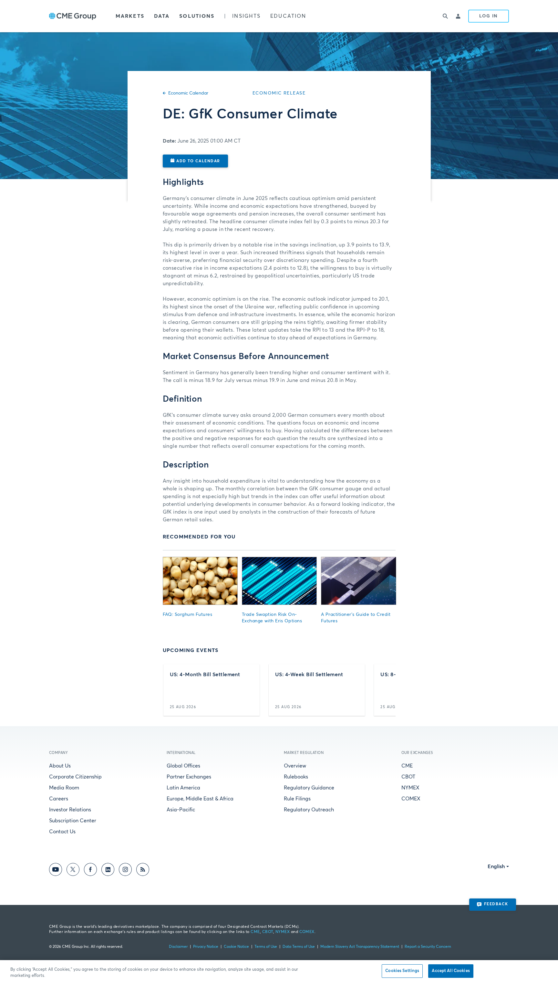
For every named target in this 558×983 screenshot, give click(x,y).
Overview (295, 765)
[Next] (385, 690)
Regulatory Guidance (309, 787)
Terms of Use (265, 947)
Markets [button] (130, 16)
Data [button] (162, 16)
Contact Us (62, 831)
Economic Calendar (188, 93)
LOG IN (488, 16)
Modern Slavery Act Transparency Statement (359, 947)
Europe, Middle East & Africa (200, 798)
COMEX (410, 798)
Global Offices (183, 765)
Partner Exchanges (189, 776)
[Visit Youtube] (55, 870)
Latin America (183, 787)
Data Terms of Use (299, 947)
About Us (60, 765)
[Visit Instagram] (125, 870)
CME (407, 765)
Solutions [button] (196, 16)
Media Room (64, 787)
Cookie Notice (236, 947)
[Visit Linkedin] (107, 870)
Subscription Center (72, 820)
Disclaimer (178, 947)
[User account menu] (458, 16)
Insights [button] (246, 16)
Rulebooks (296, 776)
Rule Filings (297, 798)
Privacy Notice (205, 947)
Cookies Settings (402, 971)
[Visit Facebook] (90, 870)
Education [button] (288, 16)
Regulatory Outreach (309, 809)
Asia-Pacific (181, 809)
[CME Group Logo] (72, 16)
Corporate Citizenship (75, 776)
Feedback (496, 904)
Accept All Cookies (451, 971)
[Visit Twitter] (73, 870)
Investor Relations (70, 809)
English (496, 866)
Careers (58, 798)
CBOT (408, 776)
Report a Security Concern (428, 947)
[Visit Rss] (142, 870)
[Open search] (445, 16)
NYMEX (410, 787)
